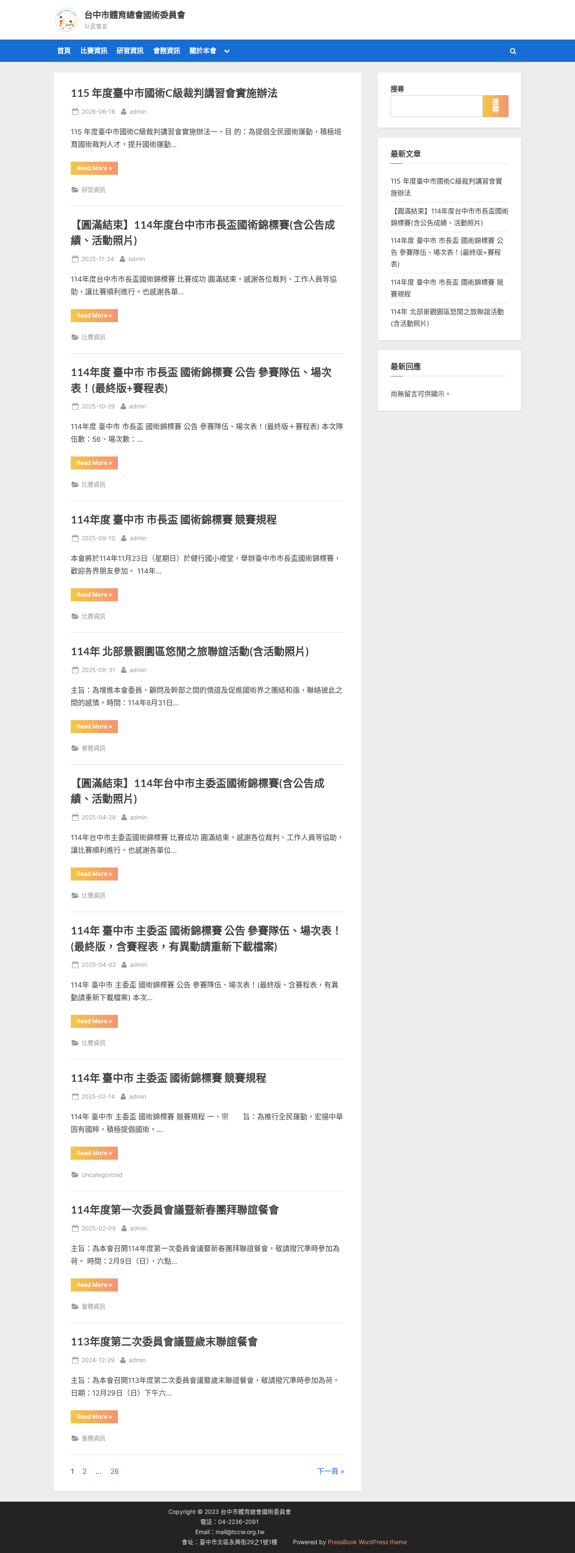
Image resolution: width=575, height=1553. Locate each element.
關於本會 (202, 50)
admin (138, 111)
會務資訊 (166, 50)
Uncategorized (102, 1174)
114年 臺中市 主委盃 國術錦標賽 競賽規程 (168, 1078)
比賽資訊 (93, 50)
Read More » (97, 169)
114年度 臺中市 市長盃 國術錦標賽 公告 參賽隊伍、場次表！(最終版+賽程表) (447, 252)
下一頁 (327, 1471)
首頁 (64, 50)
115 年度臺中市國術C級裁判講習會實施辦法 (174, 93)
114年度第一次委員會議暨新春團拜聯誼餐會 (175, 1209)
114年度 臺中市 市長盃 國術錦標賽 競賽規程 (174, 519)
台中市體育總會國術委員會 (134, 15)
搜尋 (397, 89)
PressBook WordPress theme (367, 1542)
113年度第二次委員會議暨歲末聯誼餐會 (164, 1341)
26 (114, 1471)
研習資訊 (130, 50)
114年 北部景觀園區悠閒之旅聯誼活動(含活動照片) (190, 651)
